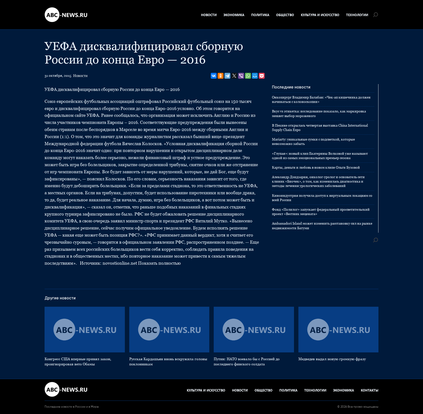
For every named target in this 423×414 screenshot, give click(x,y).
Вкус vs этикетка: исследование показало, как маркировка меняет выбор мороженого (319, 113)
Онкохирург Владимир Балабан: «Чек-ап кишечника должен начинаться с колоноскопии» (321, 99)
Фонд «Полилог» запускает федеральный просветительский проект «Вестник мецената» (321, 211)
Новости (209, 15)
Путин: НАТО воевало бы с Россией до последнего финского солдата (247, 361)
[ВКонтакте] (214, 76)
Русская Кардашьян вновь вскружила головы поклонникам (168, 361)
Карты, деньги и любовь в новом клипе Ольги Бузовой (316, 167)
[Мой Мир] (255, 76)
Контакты (369, 390)
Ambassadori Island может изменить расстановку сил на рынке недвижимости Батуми (322, 225)
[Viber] (241, 76)
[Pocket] (262, 76)
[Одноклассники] (220, 76)
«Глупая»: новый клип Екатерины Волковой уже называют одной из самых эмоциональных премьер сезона (320, 156)
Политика (260, 15)
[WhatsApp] (248, 76)
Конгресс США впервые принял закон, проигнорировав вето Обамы (78, 361)
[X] (234, 76)
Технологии (357, 15)
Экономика (233, 15)
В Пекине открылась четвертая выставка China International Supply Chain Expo (320, 127)
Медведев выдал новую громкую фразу (332, 359)
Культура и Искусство (320, 15)
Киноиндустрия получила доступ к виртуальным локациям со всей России (322, 198)
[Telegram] (227, 76)
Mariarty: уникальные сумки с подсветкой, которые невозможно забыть (313, 141)
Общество (285, 15)
